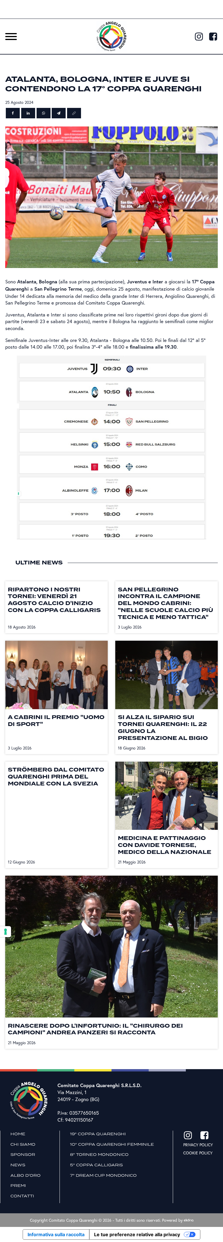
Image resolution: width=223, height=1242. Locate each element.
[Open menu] (11, 36)
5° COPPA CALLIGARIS (96, 1164)
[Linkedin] (28, 113)
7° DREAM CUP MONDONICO (103, 1175)
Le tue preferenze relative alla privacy (137, 1234)
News (17, 1164)
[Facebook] (13, 113)
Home (17, 1133)
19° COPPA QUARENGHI (98, 1133)
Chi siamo (22, 1144)
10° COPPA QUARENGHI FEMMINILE (112, 1144)
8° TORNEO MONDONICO (99, 1154)
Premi (18, 1185)
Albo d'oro (25, 1175)
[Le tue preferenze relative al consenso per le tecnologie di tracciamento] (5, 931)
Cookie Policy (198, 1153)
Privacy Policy (198, 1144)
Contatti (22, 1195)
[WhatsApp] (44, 113)
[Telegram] (59, 113)
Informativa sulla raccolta (56, 1234)
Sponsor (22, 1154)
